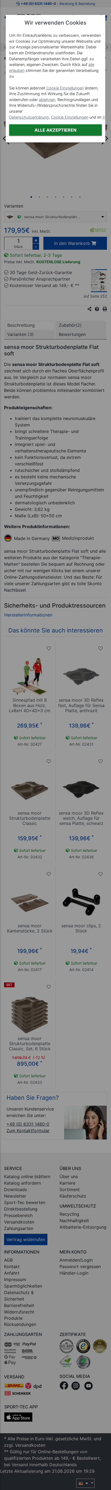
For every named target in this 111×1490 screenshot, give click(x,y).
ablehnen (47, 99)
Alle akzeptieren (55, 130)
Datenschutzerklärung (29, 117)
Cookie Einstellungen (65, 88)
